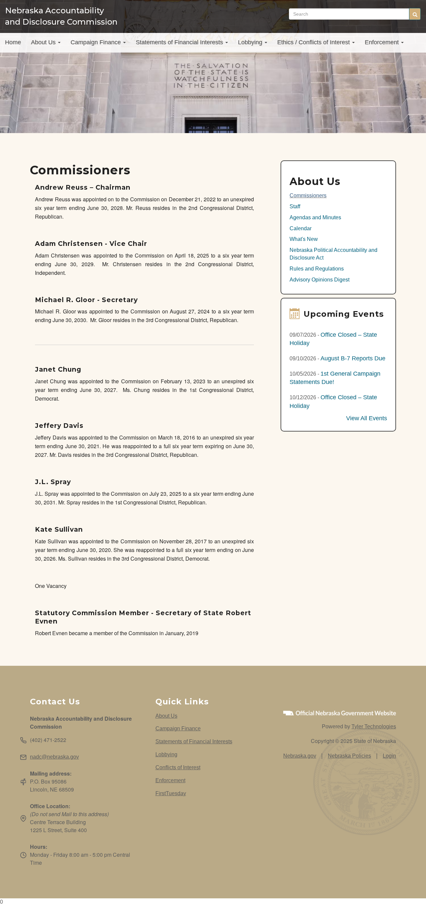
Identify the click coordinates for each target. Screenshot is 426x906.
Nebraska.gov (299, 756)
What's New (304, 239)
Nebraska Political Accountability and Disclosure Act (333, 254)
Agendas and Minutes (315, 217)
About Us (44, 42)
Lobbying (251, 42)
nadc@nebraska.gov (54, 757)
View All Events (366, 418)
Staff (295, 206)
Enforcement (382, 42)
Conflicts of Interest (177, 767)
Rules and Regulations (317, 269)
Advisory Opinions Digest (319, 279)
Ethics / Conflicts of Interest (314, 42)
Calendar (301, 228)
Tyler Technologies (373, 726)
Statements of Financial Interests (180, 42)
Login (389, 756)
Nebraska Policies (349, 756)
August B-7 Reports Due (352, 358)
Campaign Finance (96, 42)
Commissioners (308, 195)
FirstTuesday (170, 793)
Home (13, 42)
